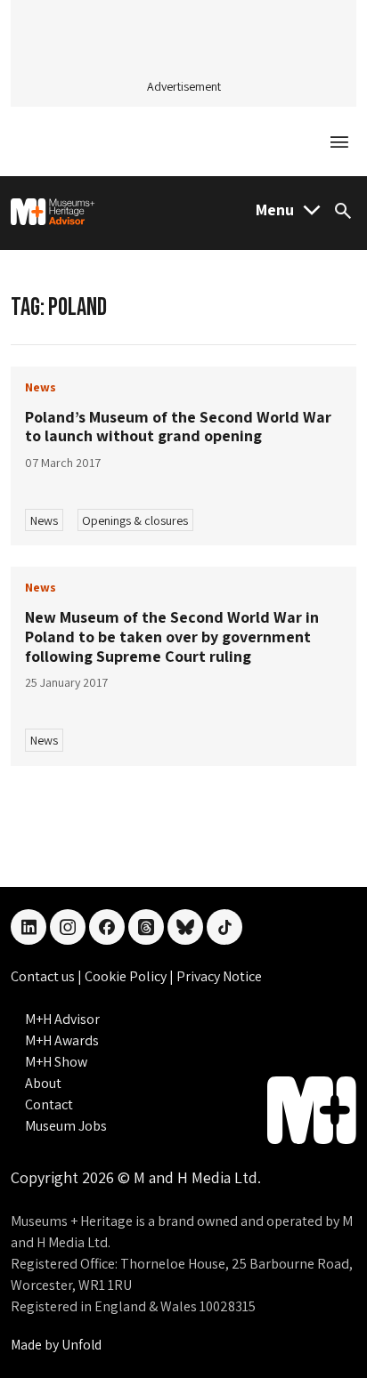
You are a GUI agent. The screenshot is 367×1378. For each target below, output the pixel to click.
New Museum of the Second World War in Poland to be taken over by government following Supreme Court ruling (172, 636)
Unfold (81, 1344)
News (44, 520)
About (43, 1083)
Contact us (44, 976)
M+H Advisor (62, 1019)
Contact (49, 1104)
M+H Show (56, 1061)
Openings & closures (135, 520)
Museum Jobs (66, 1125)
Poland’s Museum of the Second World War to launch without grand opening (178, 427)
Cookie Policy (127, 976)
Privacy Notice (219, 976)
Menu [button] (275, 209)
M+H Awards (62, 1040)
